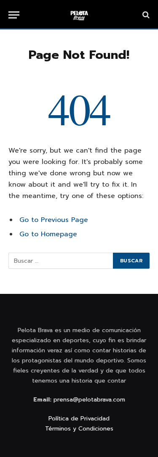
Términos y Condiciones (79, 428)
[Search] (145, 14)
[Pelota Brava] (79, 14)
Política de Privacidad (79, 418)
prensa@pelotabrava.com (89, 399)
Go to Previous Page (53, 220)
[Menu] (13, 14)
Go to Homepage (48, 234)
